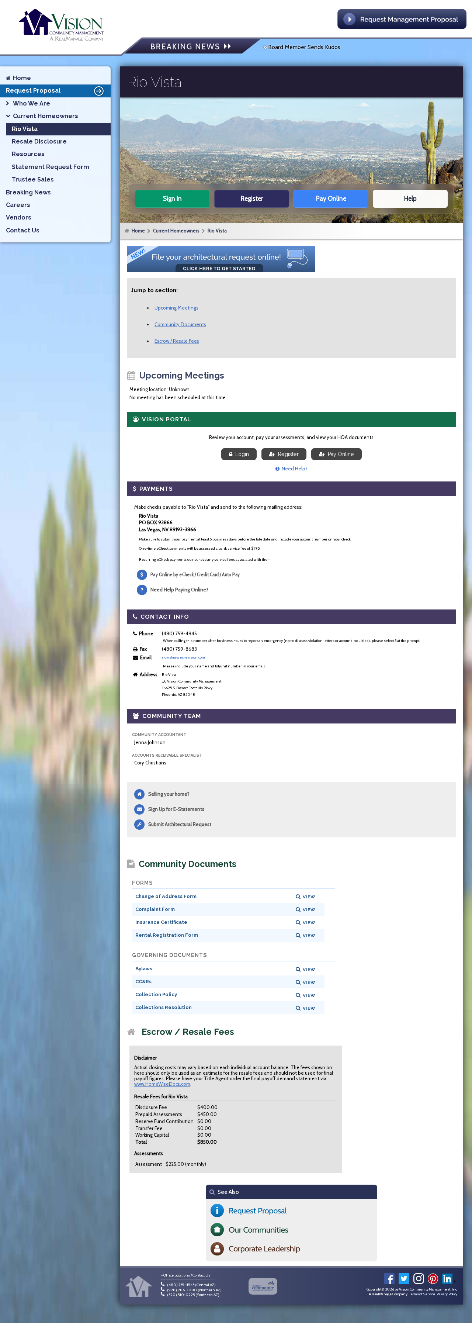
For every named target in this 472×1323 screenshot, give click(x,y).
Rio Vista (217, 231)
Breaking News (28, 192)
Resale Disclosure (39, 141)
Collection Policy (156, 994)
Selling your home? (169, 794)
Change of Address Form (166, 896)
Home (138, 231)
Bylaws (143, 968)
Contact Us (22, 230)
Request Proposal (33, 90)
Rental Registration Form (166, 935)
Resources (28, 154)
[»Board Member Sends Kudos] (192, 47)
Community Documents (180, 324)
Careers (18, 204)
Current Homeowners (176, 231)
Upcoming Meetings (176, 308)
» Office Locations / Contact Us (185, 1275)
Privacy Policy (447, 1294)
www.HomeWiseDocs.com (162, 1084)
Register (287, 454)
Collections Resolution (163, 1007)
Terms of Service (422, 1294)
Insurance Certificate (161, 922)
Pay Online (339, 454)
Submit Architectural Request (179, 824)
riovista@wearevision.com (183, 657)
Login (240, 454)
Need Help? (294, 468)
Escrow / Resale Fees (177, 341)
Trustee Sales (33, 179)
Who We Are (31, 103)
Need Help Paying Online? (179, 590)
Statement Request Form (50, 166)
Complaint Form (155, 909)
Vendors (18, 217)
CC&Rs (143, 981)
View (309, 896)
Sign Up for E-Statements (176, 809)
